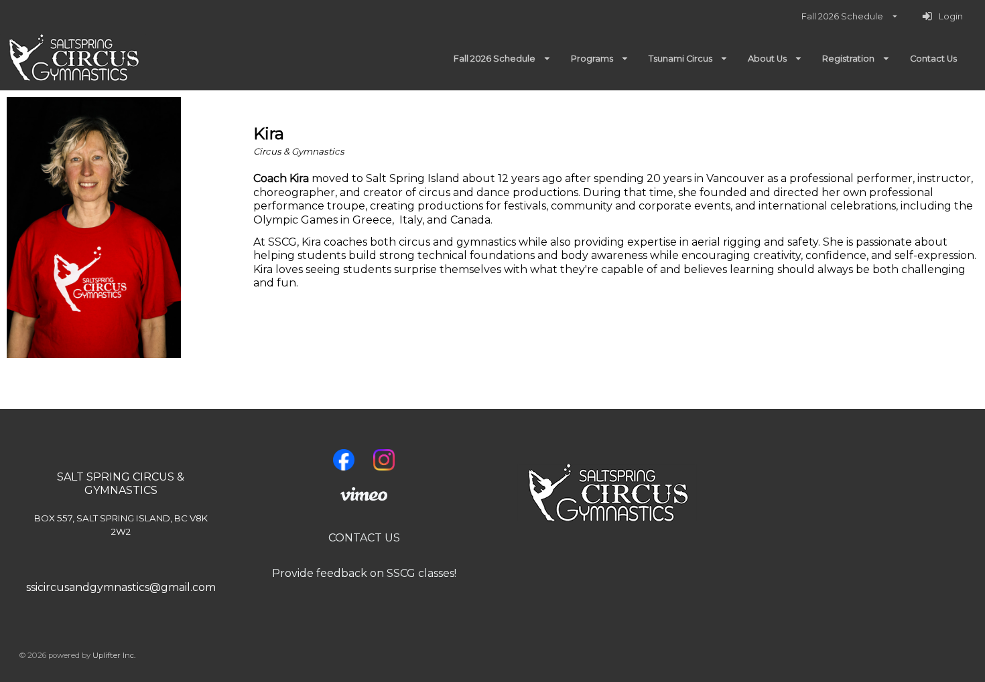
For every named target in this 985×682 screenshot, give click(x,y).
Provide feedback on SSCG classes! (364, 573)
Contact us (364, 537)
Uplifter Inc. (113, 655)
